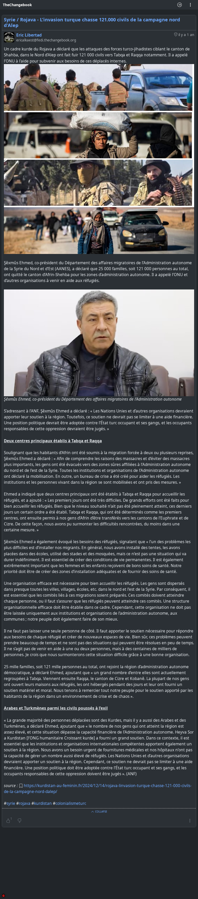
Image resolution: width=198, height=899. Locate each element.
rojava (24, 803)
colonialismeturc (70, 803)
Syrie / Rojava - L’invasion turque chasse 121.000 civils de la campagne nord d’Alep (92, 22)
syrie (10, 803)
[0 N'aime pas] (19, 820)
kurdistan (43, 803)
